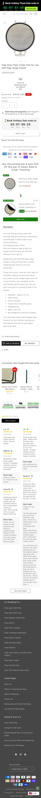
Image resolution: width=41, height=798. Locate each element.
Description (8, 227)
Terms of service (21, 792)
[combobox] (33, 793)
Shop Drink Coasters (12, 628)
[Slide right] (25, 61)
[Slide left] (15, 61)
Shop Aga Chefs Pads (12, 608)
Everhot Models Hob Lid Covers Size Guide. (18, 734)
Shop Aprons (9, 623)
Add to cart (20, 219)
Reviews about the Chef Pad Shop (17, 704)
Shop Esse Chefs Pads (13, 613)
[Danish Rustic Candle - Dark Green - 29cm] (26, 376)
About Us (7, 684)
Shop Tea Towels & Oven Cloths (16, 670)
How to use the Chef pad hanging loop (19, 740)
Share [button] (6, 350)
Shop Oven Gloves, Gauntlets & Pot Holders (18, 654)
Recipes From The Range (14, 745)
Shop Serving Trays (12, 665)
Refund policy (30, 789)
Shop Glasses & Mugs (12, 643)
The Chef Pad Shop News (14, 709)
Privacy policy (9, 792)
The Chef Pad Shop (17, 789)
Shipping (4, 97)
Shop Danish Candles (12, 638)
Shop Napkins (9, 647)
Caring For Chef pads (12, 728)
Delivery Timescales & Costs (15, 689)
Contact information (16, 796)
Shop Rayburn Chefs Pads (14, 618)
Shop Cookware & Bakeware (15, 633)
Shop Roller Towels (11, 660)
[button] (4, 13)
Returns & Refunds (11, 694)
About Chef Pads (10, 723)
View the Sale (31, 9)
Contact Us (8, 699)
